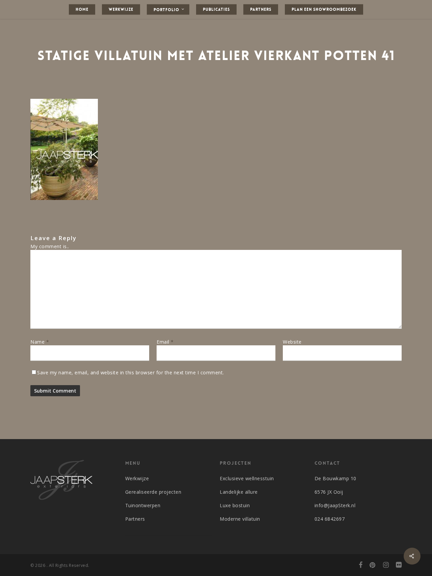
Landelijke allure (239, 492)
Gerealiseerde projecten (153, 492)
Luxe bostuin (235, 505)
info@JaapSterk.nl (335, 505)
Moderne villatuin (240, 519)
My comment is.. (49, 246)
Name (39, 342)
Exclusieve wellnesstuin (247, 478)
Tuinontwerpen (143, 505)
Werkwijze (137, 478)
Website (292, 342)
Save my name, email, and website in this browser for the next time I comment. (130, 372)
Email (165, 342)
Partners (135, 519)
